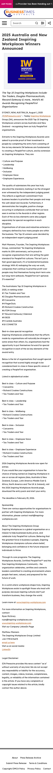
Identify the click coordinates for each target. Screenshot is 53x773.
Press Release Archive (30, 758)
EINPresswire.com (11, 116)
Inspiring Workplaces (41, 116)
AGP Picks (6, 4)
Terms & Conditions (38, 763)
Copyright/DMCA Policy (13, 768)
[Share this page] (49, 23)
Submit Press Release (16, 763)
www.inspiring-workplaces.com (31, 602)
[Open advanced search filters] (42, 23)
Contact (47, 768)
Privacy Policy (34, 768)
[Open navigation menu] (4, 23)
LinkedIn (6, 649)
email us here (8, 642)
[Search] (37, 23)
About (15, 758)
